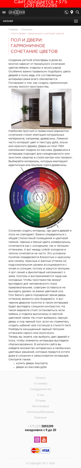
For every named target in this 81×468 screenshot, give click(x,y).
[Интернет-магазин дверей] (16, 13)
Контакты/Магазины (40, 412)
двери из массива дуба (31, 367)
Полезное (40, 417)
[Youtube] (44, 440)
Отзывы (40, 400)
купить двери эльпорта (31, 363)
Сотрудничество (40, 389)
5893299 (40, 426)
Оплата (40, 378)
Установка (40, 383)
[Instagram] (37, 440)
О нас (40, 395)
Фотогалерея (40, 406)
